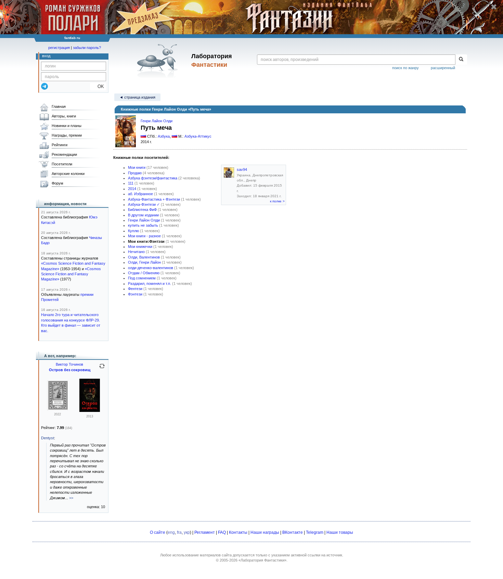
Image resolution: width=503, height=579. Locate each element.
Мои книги (136, 167)
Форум (57, 183)
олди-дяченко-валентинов (150, 268)
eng (171, 532)
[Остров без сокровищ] (89, 410)
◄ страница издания (137, 97)
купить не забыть (143, 225)
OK (98, 86)
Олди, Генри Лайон (144, 262)
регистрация (59, 48)
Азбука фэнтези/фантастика (152, 178)
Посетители (62, 164)
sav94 (242, 169)
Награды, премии (67, 135)
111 (130, 183)
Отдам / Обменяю (143, 273)
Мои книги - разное (144, 236)
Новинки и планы (66, 126)
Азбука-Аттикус (197, 136)
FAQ (222, 532)
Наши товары (339, 532)
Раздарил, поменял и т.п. (149, 283)
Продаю (135, 173)
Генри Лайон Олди (156, 121)
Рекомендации (64, 154)
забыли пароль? (87, 48)
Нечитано (136, 252)
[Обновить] (102, 369)
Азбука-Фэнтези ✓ (144, 204)
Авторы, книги (64, 116)
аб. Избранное (140, 194)
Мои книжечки (140, 246)
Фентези (135, 289)
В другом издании (143, 215)
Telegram (314, 532)
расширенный (443, 68)
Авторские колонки (68, 174)
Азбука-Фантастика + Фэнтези (154, 199)
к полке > (277, 201)
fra (179, 532)
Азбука (164, 136)
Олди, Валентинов (144, 257)
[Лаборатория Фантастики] (158, 60)
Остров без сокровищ (69, 370)
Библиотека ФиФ (142, 209)
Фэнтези (135, 294)
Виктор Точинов (69, 364)
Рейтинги (59, 145)
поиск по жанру (405, 68)
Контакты (238, 532)
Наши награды (264, 532)
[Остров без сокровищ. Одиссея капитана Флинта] (57, 409)
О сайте (157, 532)
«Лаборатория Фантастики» (262, 560)
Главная (59, 106)
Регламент (204, 532)
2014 (132, 189)
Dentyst (47, 438)
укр (187, 532)
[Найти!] (461, 59)
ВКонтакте (292, 532)
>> (71, 498)
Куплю (133, 231)
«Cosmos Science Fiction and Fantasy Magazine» (71, 274)
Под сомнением (142, 278)
